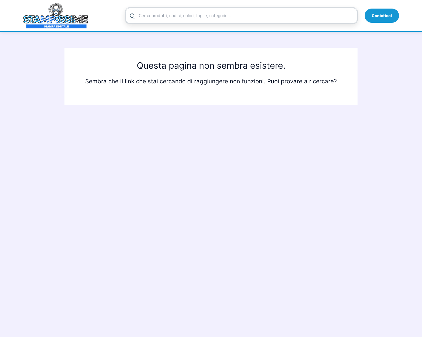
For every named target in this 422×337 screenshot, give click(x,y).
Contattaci (382, 15)
